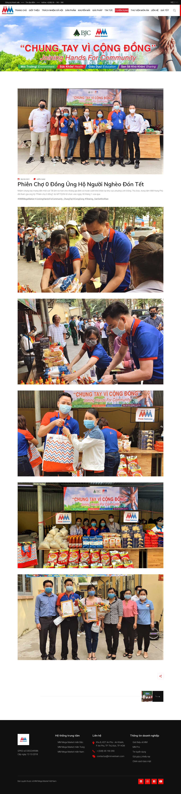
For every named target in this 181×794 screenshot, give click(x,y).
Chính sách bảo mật (142, 761)
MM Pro (136, 747)
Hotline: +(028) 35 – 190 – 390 (52, 2)
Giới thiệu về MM (140, 742)
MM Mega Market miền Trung (71, 747)
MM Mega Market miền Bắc (70, 742)
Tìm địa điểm (30, 2)
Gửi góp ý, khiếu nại (141, 756)
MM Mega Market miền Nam (71, 752)
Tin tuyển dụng (139, 752)
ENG (176, 2)
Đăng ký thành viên (12, 2)
